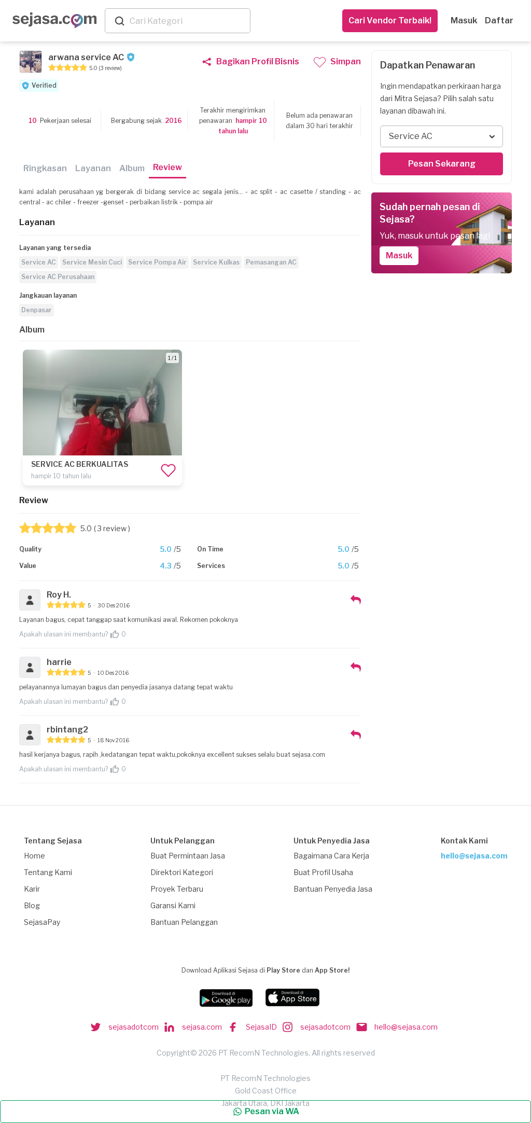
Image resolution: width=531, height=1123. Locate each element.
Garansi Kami (172, 905)
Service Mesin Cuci (92, 262)
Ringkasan (45, 168)
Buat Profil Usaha (323, 872)
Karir (32, 888)
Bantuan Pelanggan (184, 922)
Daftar (499, 20)
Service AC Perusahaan (57, 277)
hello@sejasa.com (474, 855)
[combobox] (187, 21)
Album (132, 168)
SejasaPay (42, 922)
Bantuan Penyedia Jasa (333, 888)
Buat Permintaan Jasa (187, 855)
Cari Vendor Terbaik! (389, 20)
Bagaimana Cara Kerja (331, 855)
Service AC (38, 262)
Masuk (464, 20)
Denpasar (36, 310)
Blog (32, 905)
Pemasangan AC (271, 262)
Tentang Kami (48, 872)
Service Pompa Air (157, 262)
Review (167, 167)
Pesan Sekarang (442, 164)
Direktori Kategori (181, 872)
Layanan (93, 168)
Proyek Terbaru (176, 888)
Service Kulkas (216, 262)
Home (34, 855)
